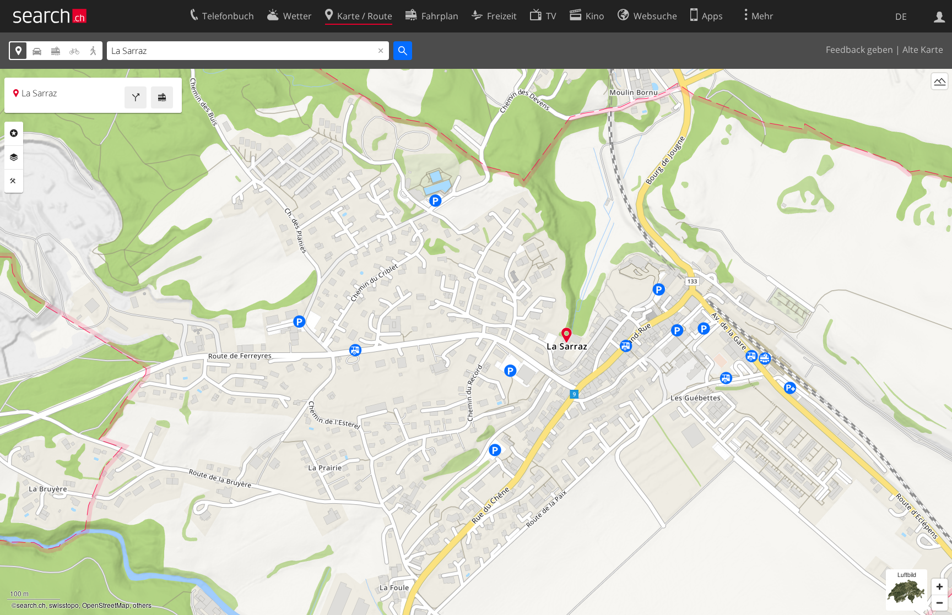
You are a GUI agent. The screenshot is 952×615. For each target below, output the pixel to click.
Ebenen (13, 157)
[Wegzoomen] (940, 603)
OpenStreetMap (105, 604)
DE (901, 16)
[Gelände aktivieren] (940, 81)
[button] (566, 335)
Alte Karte (922, 49)
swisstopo (64, 604)
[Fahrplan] (162, 97)
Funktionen (13, 181)
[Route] (136, 97)
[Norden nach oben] (940, 102)
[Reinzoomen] (940, 587)
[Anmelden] (939, 16)
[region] (476, 342)
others (142, 604)
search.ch (31, 604)
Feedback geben (859, 49)
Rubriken (13, 133)
